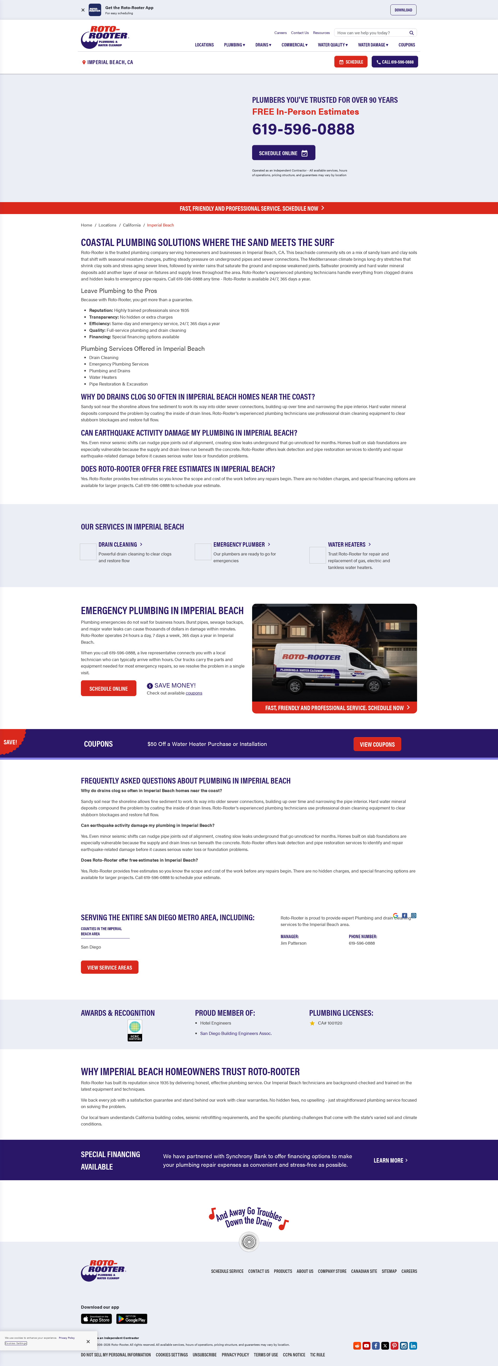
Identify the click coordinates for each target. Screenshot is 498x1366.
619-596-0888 (303, 127)
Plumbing (234, 44)
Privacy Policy (235, 1354)
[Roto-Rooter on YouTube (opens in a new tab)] (366, 1346)
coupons (194, 693)
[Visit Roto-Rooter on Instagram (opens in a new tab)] (413, 915)
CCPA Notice (294, 1354)
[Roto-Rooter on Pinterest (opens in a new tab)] (394, 1346)
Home (86, 225)
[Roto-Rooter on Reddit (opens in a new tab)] (357, 1346)
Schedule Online (279, 153)
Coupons (407, 44)
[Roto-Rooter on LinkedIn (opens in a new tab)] (413, 1346)
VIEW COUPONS (377, 744)
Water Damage (373, 44)
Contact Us (300, 32)
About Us (305, 1271)
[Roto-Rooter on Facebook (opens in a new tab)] (376, 1346)
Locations (204, 44)
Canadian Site (364, 1271)
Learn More (388, 1160)
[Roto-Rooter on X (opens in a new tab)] (385, 1346)
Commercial (295, 44)
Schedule (354, 61)
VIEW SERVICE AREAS (109, 967)
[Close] (88, 1341)
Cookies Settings (172, 1354)
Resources (321, 32)
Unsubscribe (205, 1354)
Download (403, 10)
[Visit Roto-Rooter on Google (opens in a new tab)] (395, 915)
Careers (280, 32)
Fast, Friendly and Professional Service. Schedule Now (249, 208)
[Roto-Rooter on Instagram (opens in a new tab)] (404, 1346)
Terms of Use (266, 1354)
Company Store (332, 1271)
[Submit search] (411, 32)
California (132, 225)
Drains (263, 44)
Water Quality (333, 44)
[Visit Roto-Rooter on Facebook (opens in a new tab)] (404, 915)
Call (397, 61)
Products (283, 1271)
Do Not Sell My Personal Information (116, 1354)
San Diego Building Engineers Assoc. (236, 1033)
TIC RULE (317, 1354)
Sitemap (389, 1271)
